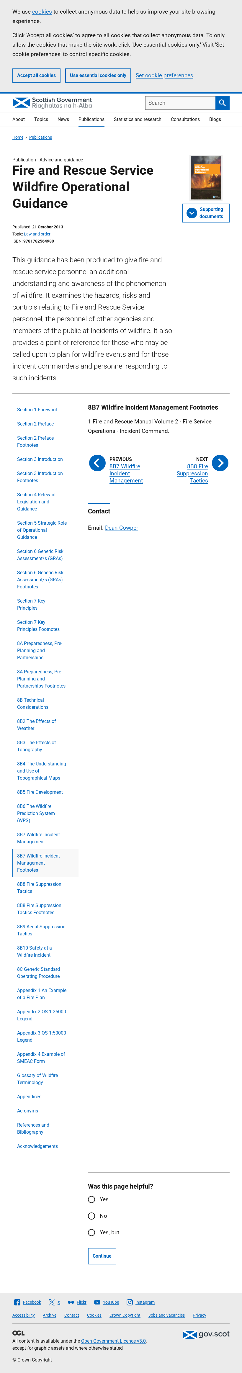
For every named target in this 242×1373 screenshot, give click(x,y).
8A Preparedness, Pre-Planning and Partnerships (39, 650)
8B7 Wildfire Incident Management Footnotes (38, 863)
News (63, 119)
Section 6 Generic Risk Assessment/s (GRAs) (40, 555)
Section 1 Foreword (37, 410)
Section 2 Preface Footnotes (35, 441)
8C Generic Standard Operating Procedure (38, 972)
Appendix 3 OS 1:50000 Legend (41, 1036)
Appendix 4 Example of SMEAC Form (41, 1057)
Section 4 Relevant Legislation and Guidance (36, 502)
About (18, 119)
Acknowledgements (37, 1146)
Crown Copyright (124, 1315)
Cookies (94, 1315)
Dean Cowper (121, 527)
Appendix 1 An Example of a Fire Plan (41, 994)
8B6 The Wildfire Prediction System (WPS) (36, 813)
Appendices (29, 1096)
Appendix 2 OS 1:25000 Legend (41, 1015)
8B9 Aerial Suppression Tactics (41, 930)
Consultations (185, 119)
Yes (104, 1199)
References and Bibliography (33, 1128)
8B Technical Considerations (32, 703)
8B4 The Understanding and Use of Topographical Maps (41, 771)
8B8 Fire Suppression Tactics (39, 887)
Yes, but (109, 1232)
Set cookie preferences (164, 75)
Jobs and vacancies (166, 1315)
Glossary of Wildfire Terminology (37, 1079)
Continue (102, 1256)
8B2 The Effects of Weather (36, 725)
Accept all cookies (36, 75)
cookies (42, 11)
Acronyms (27, 1111)
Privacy (199, 1315)
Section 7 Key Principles (31, 604)
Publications (91, 119)
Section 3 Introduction (40, 459)
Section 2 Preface (35, 424)
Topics (41, 119)
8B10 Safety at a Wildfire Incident (34, 951)
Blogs (215, 119)
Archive (49, 1315)
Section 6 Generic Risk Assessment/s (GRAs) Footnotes (40, 580)
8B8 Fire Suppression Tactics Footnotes (39, 909)
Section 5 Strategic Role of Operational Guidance (42, 530)
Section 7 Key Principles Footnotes (38, 625)
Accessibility (23, 1315)
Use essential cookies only (98, 75)
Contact (71, 1315)
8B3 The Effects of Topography (36, 746)
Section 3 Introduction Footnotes (40, 477)
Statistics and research (137, 119)
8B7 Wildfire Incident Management (38, 838)
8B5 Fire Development (40, 792)
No (103, 1215)
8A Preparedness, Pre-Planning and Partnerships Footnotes (41, 679)
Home (17, 137)
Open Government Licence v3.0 (113, 1341)
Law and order (37, 234)
